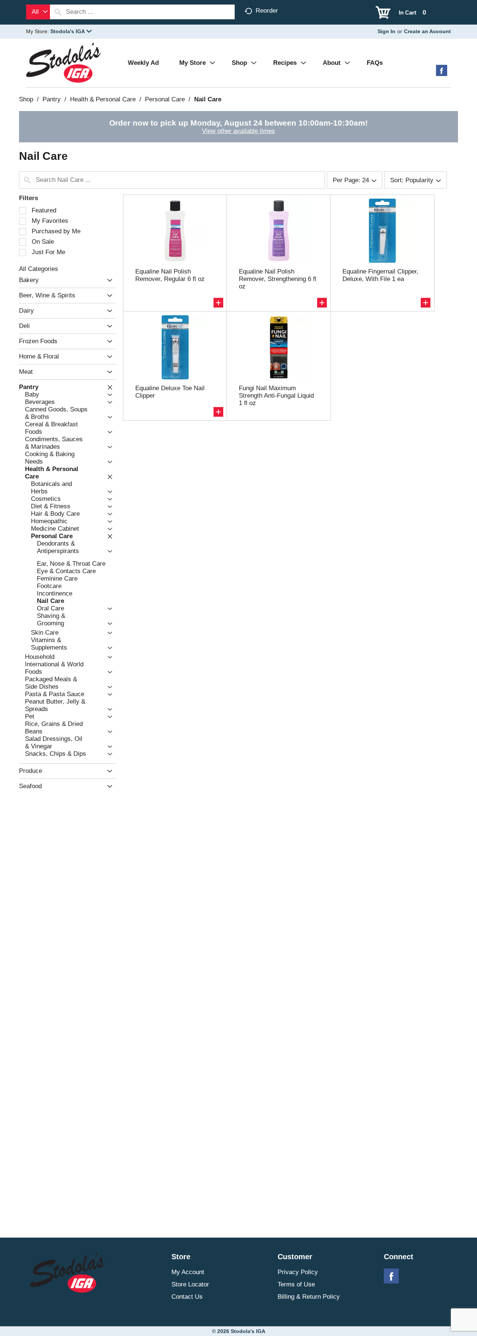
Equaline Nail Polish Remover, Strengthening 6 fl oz (277, 279)
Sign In (386, 31)
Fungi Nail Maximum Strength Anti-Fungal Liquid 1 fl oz (276, 396)
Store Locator (190, 1284)
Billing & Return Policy (309, 1296)
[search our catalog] (58, 11)
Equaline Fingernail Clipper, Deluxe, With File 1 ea (380, 275)
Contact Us (187, 1296)
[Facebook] (441, 73)
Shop (26, 99)
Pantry (51, 99)
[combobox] (38, 11)
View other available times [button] (238, 131)
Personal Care (165, 99)
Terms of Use (296, 1284)
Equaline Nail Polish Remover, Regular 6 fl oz (170, 275)
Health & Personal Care (103, 99)
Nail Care (207, 99)
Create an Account (427, 31)
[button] (71, 31)
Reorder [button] (267, 10)
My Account (187, 1272)
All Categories (38, 268)
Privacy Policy (298, 1272)
